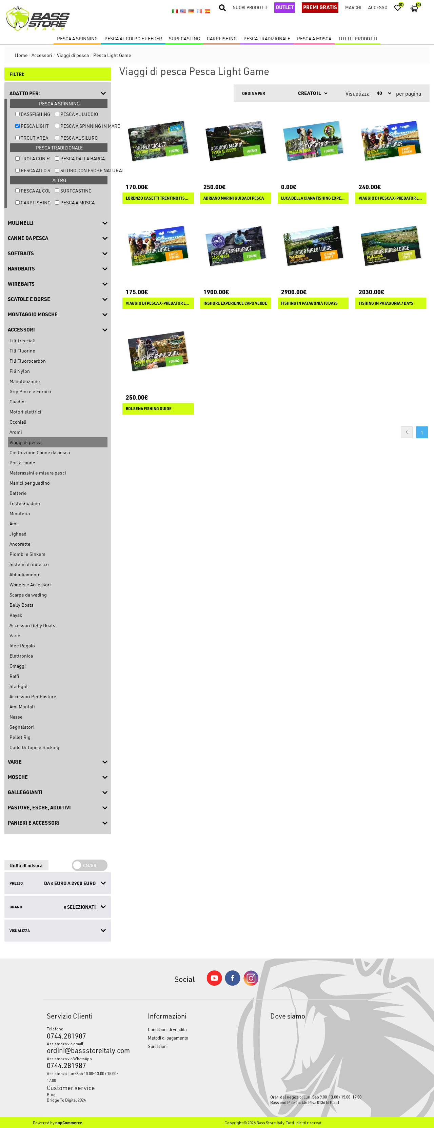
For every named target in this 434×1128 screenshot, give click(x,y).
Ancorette (20, 544)
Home (21, 55)
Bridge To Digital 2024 (66, 1100)
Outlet (285, 7)
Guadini (17, 401)
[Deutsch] (191, 11)
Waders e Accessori (30, 584)
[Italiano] (175, 11)
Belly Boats (21, 605)
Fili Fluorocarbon (27, 361)
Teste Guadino (24, 503)
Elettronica (21, 655)
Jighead (17, 533)
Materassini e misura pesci (37, 472)
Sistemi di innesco (29, 564)
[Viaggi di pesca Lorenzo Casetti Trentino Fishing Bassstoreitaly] (158, 141)
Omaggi (17, 666)
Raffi (14, 676)
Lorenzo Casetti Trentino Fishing (158, 198)
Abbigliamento (25, 574)
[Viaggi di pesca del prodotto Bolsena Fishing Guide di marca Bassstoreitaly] (158, 351)
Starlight (18, 686)
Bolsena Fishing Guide (149, 408)
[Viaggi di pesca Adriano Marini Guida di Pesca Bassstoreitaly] (235, 141)
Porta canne (22, 462)
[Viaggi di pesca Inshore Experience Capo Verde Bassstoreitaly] (235, 246)
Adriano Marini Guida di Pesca (233, 198)
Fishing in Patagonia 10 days (309, 303)
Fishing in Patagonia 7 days (386, 303)
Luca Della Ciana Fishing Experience (313, 198)
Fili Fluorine (22, 350)
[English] (183, 11)
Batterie (18, 493)
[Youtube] (214, 984)
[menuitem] (84, 1094)
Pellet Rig (20, 737)
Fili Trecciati (22, 340)
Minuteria (19, 513)
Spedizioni (157, 1046)
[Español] (207, 11)
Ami (13, 523)
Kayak (15, 615)
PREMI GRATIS (320, 7)
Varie (14, 635)
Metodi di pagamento (168, 1038)
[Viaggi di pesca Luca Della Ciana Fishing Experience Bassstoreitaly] (313, 141)
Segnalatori (21, 727)
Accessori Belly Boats (32, 625)
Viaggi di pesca (25, 442)
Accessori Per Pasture (32, 696)
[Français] (199, 11)
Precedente (407, 432)
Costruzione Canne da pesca (39, 452)
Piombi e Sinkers (27, 554)
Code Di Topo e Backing (34, 747)
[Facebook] (232, 984)
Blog (51, 1094)
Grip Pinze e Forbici (30, 391)
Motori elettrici (25, 411)
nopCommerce (68, 1122)
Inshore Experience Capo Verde (235, 303)
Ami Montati (22, 706)
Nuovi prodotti (250, 7)
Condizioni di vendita (167, 1029)
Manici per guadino (29, 483)
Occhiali (17, 422)
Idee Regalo (22, 645)
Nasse (16, 716)
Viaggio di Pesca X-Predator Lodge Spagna (158, 303)
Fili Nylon (19, 371)
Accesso (378, 7)
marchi (353, 7)
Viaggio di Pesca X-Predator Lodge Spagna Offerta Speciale (391, 198)
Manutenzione (24, 381)
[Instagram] (251, 984)
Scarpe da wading (28, 594)
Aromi (15, 432)
